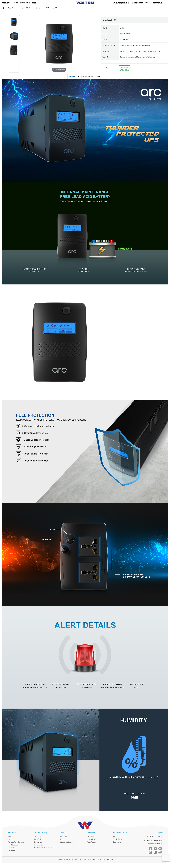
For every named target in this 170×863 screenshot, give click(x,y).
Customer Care (39, 845)
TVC (114, 836)
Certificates (11, 847)
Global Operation (13, 845)
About (9, 839)
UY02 (55, 8)
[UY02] (14, 22)
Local (62, 839)
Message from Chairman (16, 842)
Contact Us (37, 836)
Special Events (118, 839)
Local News (90, 836)
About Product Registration (43, 847)
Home (10, 836)
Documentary (117, 842)
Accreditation (12, 850)
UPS (47, 8)
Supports (98, 76)
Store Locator (38, 842)
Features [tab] (72, 76)
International (64, 836)
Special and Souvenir (67, 842)
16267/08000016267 (154, 836)
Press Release (91, 842)
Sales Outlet (38, 839)
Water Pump (12, 8)
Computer (39, 8)
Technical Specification (85, 76)
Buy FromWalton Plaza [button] (124, 68)
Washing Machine (26, 8)
